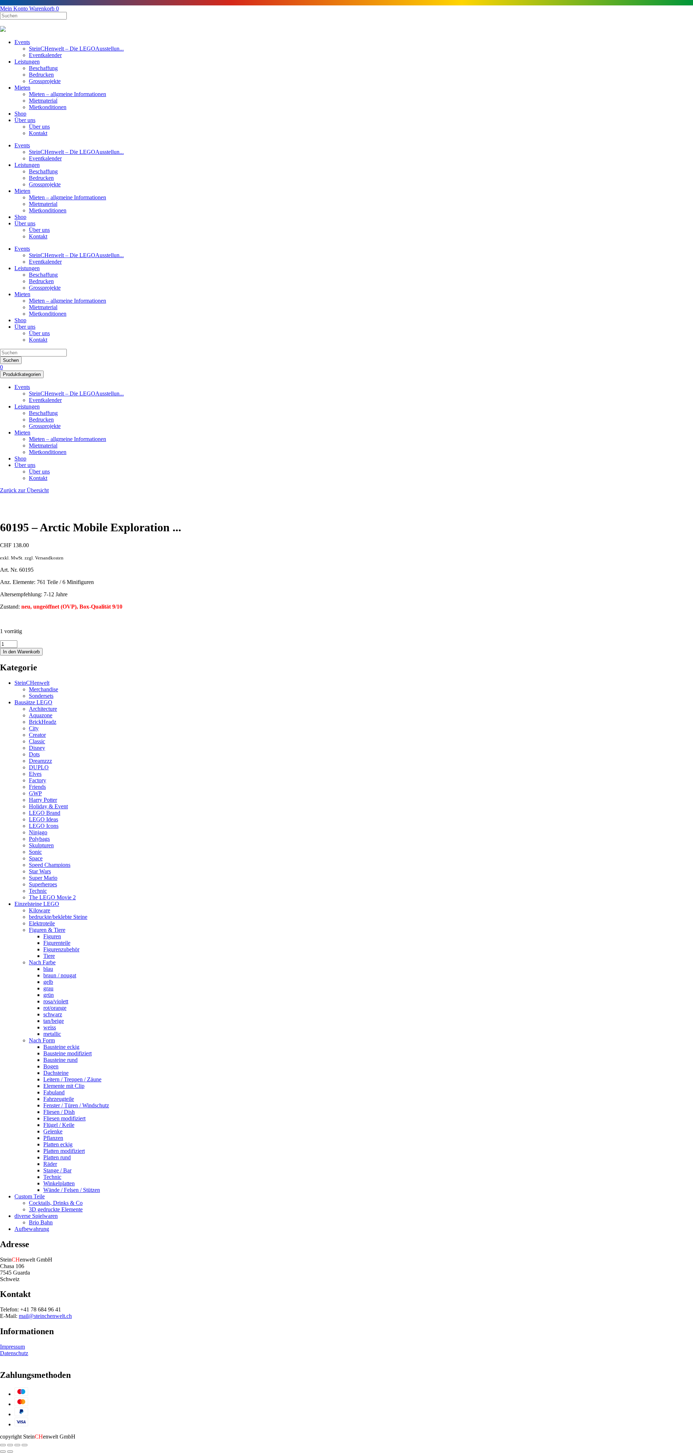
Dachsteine (56, 1073)
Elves (35, 774)
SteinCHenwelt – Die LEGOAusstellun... (76, 49)
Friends (37, 787)
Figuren (52, 936)
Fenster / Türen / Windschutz (76, 1105)
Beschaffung (43, 68)
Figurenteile (56, 943)
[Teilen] (10, 1445)
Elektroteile (42, 923)
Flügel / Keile (58, 1125)
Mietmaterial (43, 101)
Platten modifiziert (64, 1151)
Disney (37, 748)
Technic (38, 891)
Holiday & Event (48, 806)
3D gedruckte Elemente (56, 1209)
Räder (50, 1164)
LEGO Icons (43, 826)
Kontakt (38, 133)
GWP (35, 793)
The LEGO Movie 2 (52, 897)
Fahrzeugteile (58, 1099)
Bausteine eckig (61, 1047)
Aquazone (40, 715)
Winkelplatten (59, 1183)
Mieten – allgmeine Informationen (67, 94)
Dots (34, 754)
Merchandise (43, 689)
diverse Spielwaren (36, 1216)
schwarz (52, 1014)
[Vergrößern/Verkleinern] (24, 1445)
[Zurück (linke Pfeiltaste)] (3, 1451)
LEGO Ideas (43, 819)
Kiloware (39, 910)
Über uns (24, 120)
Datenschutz (14, 1353)
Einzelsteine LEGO (36, 904)
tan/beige (53, 1021)
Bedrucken (41, 75)
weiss (49, 1027)
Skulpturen (41, 845)
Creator (37, 735)
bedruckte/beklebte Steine (58, 917)
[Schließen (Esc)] (3, 1445)
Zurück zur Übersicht (24, 490)
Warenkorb (44, 8)
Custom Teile (29, 1196)
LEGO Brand (44, 813)
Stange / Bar (57, 1170)
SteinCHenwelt (31, 683)
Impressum (12, 1347)
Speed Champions (49, 865)
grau (48, 988)
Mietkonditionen (47, 107)
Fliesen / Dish (59, 1112)
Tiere (49, 956)
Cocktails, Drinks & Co (56, 1203)
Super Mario (43, 878)
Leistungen (27, 62)
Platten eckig (58, 1144)
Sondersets (41, 696)
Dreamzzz (40, 761)
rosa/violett (55, 1001)
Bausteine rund (60, 1060)
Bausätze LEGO (33, 702)
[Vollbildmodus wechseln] (17, 1445)
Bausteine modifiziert (67, 1053)
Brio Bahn (41, 1222)
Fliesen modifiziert (64, 1118)
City (34, 728)
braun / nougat (59, 975)
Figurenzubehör (61, 949)
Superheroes (43, 884)
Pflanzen (53, 1138)
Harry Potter (43, 800)
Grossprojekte (45, 81)
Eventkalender (45, 55)
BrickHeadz (42, 722)
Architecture (43, 709)
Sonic (35, 852)
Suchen (11, 360)
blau (48, 969)
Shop (20, 114)
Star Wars (40, 871)
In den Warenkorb (21, 651)
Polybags (39, 839)
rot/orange (54, 1008)
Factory (37, 780)
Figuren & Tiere (47, 930)
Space (36, 858)
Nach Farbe (42, 962)
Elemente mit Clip (63, 1086)
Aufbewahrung (31, 1229)
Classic (37, 741)
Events (22, 42)
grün (48, 995)
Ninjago (38, 832)
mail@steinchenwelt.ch (45, 1316)
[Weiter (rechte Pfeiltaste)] (10, 1451)
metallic (52, 1034)
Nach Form (42, 1040)
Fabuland (54, 1092)
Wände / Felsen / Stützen (71, 1190)
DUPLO (39, 767)
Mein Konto (14, 8)
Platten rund (57, 1157)
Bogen (50, 1066)
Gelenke (52, 1131)
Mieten (22, 88)
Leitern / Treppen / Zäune (72, 1079)
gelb (48, 982)
